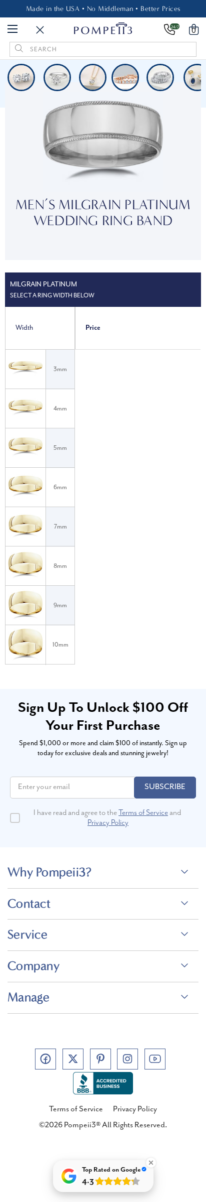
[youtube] (155, 1059)
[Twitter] (73, 1059)
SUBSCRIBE (165, 787)
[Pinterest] (100, 1059)
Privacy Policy (108, 822)
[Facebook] (45, 1059)
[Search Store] (40, 30)
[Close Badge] (151, 1163)
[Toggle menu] (13, 28)
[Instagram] (127, 1059)
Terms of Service (143, 812)
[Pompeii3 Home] (103, 28)
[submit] (19, 49)
